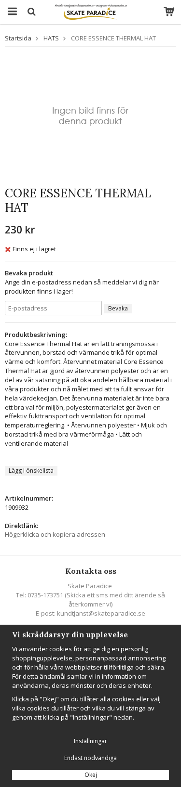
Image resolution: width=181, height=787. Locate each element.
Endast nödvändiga (90, 758)
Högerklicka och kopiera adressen (55, 534)
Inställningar (90, 741)
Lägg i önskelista (31, 470)
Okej (90, 775)
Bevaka (118, 308)
